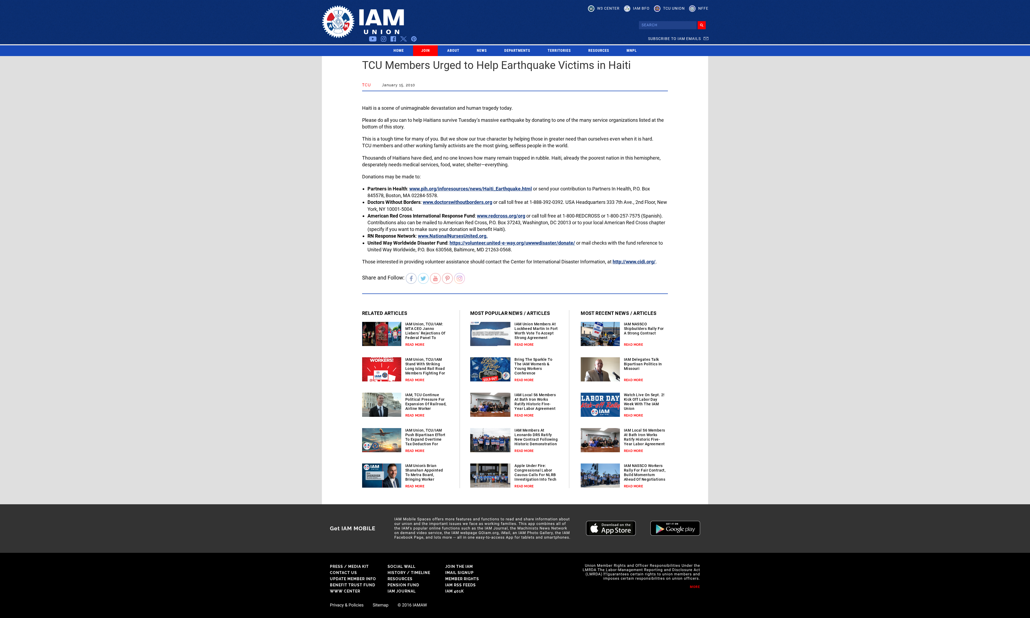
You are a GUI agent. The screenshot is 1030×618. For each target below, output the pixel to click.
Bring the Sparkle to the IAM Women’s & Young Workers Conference (533, 366)
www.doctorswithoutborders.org (457, 202)
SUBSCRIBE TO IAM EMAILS (674, 38)
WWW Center (345, 591)
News (482, 51)
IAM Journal (402, 591)
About (453, 51)
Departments (517, 51)
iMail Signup (459, 573)
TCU (366, 85)
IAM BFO (641, 8)
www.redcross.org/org (501, 216)
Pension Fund (403, 585)
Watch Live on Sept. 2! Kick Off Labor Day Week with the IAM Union (644, 402)
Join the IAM (459, 566)
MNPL (632, 51)
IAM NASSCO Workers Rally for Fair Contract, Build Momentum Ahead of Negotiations (645, 472)
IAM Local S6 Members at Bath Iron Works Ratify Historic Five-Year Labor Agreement (535, 402)
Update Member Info (353, 579)
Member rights (462, 579)
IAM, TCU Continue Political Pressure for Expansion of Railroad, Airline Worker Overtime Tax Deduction (426, 406)
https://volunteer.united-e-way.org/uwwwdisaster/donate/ (512, 243)
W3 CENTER (608, 8)
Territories (559, 51)
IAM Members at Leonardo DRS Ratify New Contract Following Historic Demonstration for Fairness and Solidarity (536, 441)
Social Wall (401, 566)
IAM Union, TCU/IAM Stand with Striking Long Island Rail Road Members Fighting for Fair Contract (425, 368)
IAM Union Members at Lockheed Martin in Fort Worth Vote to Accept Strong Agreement (536, 331)
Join (425, 51)
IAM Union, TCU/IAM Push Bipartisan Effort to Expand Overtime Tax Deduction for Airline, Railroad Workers (425, 441)
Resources (598, 51)
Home (398, 51)
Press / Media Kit (349, 566)
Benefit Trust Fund (352, 585)
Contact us (343, 573)
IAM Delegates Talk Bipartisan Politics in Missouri (643, 364)
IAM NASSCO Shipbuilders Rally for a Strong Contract (644, 328)
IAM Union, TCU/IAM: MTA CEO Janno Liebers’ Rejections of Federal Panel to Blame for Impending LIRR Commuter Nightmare (425, 338)
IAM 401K (454, 591)
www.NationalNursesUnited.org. (453, 236)
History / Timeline (409, 573)
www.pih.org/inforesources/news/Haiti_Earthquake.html (470, 189)
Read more (414, 345)
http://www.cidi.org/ (634, 261)
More (695, 587)
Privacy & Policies (346, 605)
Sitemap (380, 605)
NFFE (703, 8)
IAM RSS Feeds (460, 585)
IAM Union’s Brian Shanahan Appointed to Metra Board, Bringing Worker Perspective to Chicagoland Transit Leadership (424, 479)
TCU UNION (674, 8)
